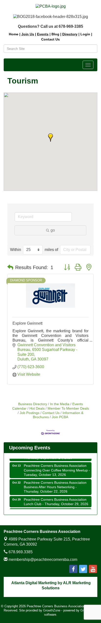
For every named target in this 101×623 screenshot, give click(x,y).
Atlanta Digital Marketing (34, 583)
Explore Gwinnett (27, 323)
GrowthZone (51, 610)
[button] (50, 137)
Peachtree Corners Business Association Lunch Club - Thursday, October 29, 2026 (56, 500)
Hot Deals (37, 408)
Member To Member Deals (68, 408)
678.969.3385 (20, 552)
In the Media (59, 404)
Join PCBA (60, 417)
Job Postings (29, 413)
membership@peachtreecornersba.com (42, 559)
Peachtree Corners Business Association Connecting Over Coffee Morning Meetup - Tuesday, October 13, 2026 (57, 468)
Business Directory (32, 404)
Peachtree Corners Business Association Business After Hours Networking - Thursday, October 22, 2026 (55, 485)
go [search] (52, 230)
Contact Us (51, 413)
